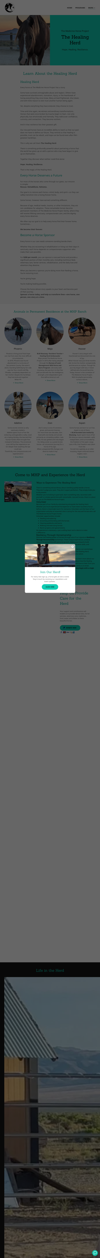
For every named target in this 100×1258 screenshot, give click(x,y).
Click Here (50, 587)
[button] (95, 1253)
